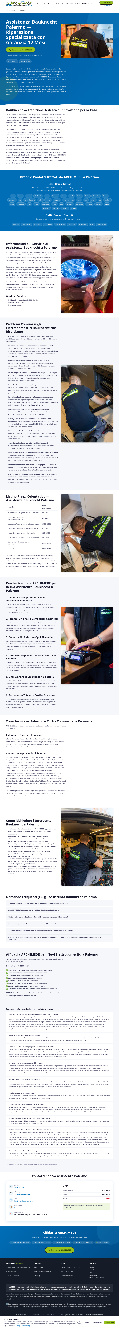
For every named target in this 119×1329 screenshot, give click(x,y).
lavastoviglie (26, 224)
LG (100, 200)
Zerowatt (64, 208)
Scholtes (89, 204)
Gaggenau (12, 200)
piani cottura (102, 224)
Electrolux (96, 196)
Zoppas (73, 208)
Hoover (48, 200)
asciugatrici (48, 224)
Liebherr (107, 200)
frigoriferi (37, 224)
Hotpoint (57, 200)
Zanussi (55, 208)
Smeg (107, 204)
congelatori (82, 224)
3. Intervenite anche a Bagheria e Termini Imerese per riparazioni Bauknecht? (38, 917)
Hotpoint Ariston (68, 200)
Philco (54, 204)
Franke (105, 196)
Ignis (79, 200)
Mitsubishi (21, 204)
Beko (46, 196)
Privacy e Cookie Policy (96, 1277)
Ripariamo (40, 4)
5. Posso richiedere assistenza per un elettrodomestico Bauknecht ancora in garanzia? (41, 931)
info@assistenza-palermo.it (24, 1201)
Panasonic (45, 204)
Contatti (77, 4)
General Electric (30, 200)
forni (92, 224)
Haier (40, 200)
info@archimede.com (96, 1315)
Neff (29, 204)
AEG (13, 196)
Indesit (93, 200)
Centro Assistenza (11, 10)
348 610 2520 (19, 1187)
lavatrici (16, 224)
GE (20, 200)
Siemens (98, 204)
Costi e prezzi (93, 1275)
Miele (12, 204)
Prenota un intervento (22, 1208)
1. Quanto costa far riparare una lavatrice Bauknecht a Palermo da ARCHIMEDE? (39, 903)
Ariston (28, 196)
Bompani (55, 196)
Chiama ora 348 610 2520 (21, 50)
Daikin (87, 196)
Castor (79, 196)
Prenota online (87, 4)
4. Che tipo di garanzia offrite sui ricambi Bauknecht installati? (32, 924)
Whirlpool (46, 208)
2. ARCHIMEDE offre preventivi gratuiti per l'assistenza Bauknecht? (33, 910)
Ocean (36, 204)
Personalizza (97, 1322)
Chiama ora (107, 2)
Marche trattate (53, 4)
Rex (61, 204)
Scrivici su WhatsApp (22, 1194)
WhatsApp (13, 61)
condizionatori (60, 224)
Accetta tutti (110, 1322)
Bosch (64, 196)
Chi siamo (69, 4)
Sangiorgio (79, 204)
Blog (62, 4)
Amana (20, 196)
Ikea (86, 200)
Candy (71, 196)
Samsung (69, 204)
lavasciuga (72, 224)
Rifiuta (87, 1322)
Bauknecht (38, 196)
